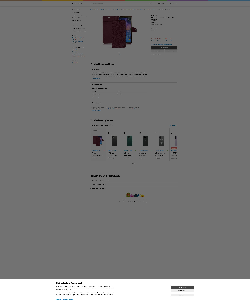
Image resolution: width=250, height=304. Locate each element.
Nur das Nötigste (182, 290)
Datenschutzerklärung (68, 299)
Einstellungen (182, 295)
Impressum (58, 299)
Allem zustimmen (182, 287)
